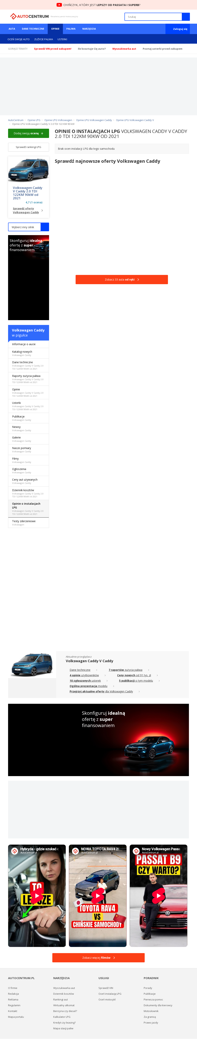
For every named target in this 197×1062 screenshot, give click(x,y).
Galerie (21, 439)
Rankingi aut (60, 999)
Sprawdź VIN (105, 988)
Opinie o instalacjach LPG (27, 508)
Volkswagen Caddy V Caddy (89, 661)
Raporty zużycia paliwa (27, 379)
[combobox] (28, 227)
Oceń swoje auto (19, 39)
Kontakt (12, 1011)
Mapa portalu (16, 1017)
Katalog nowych (22, 353)
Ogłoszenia (21, 470)
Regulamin (14, 1005)
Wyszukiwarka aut (64, 988)
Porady (148, 988)
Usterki (62, 39)
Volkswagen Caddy (28, 330)
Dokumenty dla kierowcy (158, 1005)
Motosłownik (151, 1011)
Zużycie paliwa (43, 39)
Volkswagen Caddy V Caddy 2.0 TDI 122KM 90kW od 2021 (27, 193)
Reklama (13, 999)
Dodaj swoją (26, 133)
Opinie (55, 28)
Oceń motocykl (107, 999)
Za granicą (150, 1017)
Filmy (21, 460)
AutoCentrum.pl (29, 16)
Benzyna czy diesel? (65, 1011)
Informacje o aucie (24, 344)
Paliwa (70, 28)
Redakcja (13, 993)
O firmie (12, 988)
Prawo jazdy (151, 1022)
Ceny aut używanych (25, 481)
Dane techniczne (33, 28)
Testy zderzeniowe (24, 522)
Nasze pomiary (21, 449)
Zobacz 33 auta (119, 279)
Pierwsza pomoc (153, 999)
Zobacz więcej (96, 957)
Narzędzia (89, 28)
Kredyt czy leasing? (64, 1022)
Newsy (21, 428)
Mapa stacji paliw (63, 1028)
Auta (12, 28)
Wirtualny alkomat (63, 1005)
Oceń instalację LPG (109, 993)
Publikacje (21, 418)
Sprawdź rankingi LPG (28, 147)
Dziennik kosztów (27, 493)
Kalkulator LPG (61, 1017)
